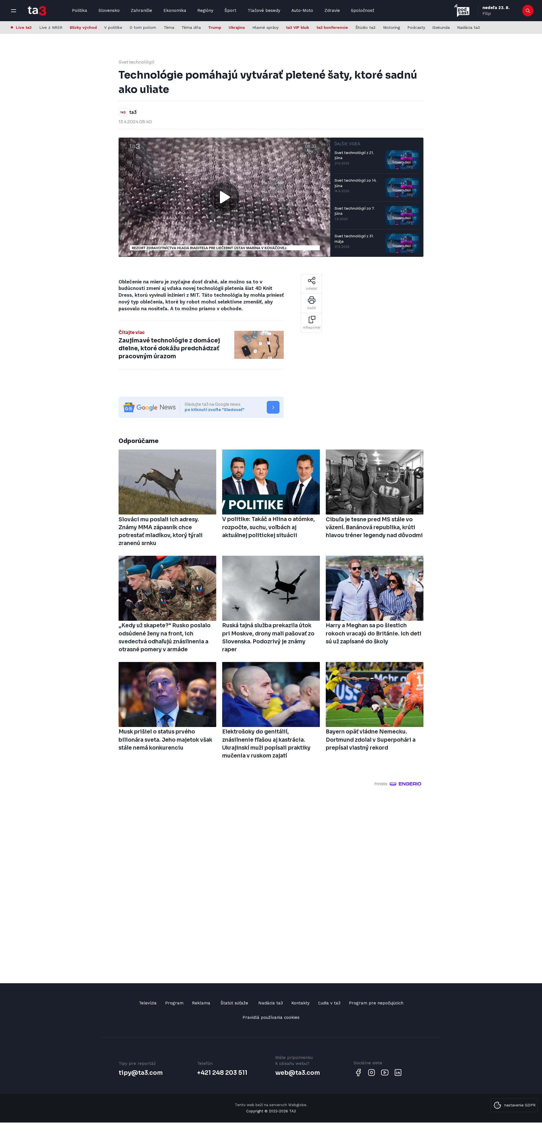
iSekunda (441, 27)
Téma (169, 27)
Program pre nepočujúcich (376, 1003)
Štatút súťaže (234, 1003)
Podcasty (416, 27)
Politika (79, 10)
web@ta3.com (297, 1072)
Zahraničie (141, 10)
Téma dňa (191, 27)
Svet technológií (136, 62)
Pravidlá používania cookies (271, 1017)
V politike (113, 27)
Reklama (201, 1003)
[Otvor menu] (13, 10)
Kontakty (300, 1003)
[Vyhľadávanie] (528, 11)
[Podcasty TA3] (461, 10)
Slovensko (109, 10)
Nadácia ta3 (468, 27)
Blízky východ (83, 27)
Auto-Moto (302, 10)
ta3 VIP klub (297, 27)
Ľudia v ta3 (329, 1003)
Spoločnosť (362, 10)
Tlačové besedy (264, 10)
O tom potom (143, 27)
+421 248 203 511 (222, 1072)
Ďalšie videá (347, 144)
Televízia (148, 1003)
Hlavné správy (265, 27)
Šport (230, 10)
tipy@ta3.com (141, 1072)
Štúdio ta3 (365, 27)
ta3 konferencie (332, 27)
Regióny (205, 10)
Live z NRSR (50, 27)
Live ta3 (24, 27)
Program (174, 1003)
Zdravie (332, 10)
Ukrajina (237, 27)
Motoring (391, 27)
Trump (214, 27)
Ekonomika (174, 10)
